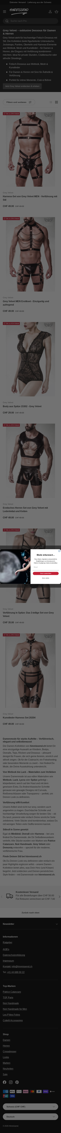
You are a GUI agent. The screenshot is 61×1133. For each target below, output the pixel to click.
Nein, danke (45, 578)
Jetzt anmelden (45, 573)
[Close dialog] (59, 551)
